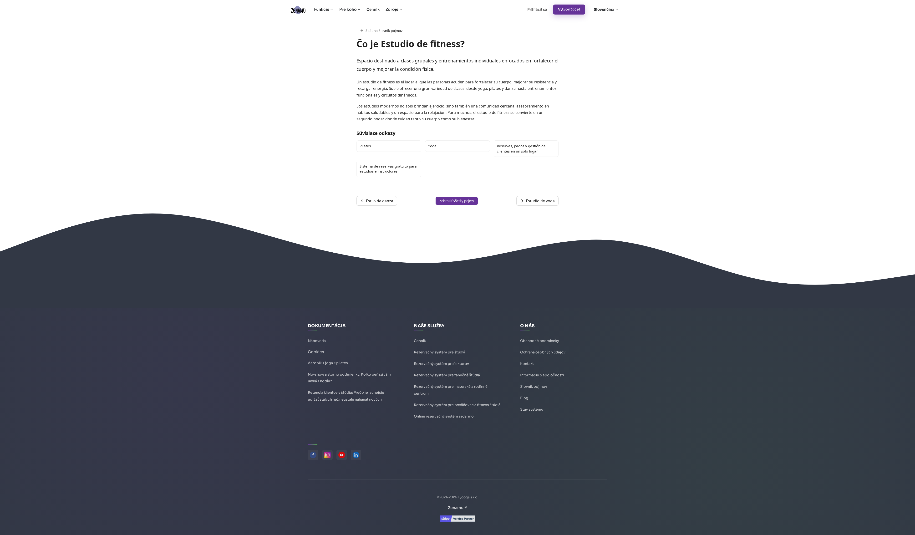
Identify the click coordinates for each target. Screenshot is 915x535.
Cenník (372, 9)
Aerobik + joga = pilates (328, 363)
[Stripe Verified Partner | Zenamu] (457, 520)
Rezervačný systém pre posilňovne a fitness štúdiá (457, 405)
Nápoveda (317, 341)
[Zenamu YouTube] (341, 455)
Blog (524, 398)
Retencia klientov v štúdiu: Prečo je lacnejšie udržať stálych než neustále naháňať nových (346, 396)
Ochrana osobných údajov (542, 352)
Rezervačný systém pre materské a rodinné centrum (451, 390)
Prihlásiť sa (537, 9)
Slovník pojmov (533, 386)
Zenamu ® (457, 507)
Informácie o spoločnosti (542, 375)
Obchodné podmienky (539, 341)
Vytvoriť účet (569, 9)
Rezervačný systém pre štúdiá (439, 352)
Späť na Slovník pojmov (384, 30)
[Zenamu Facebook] (313, 455)
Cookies (316, 351)
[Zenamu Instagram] (327, 455)
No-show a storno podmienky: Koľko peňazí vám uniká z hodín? (349, 377)
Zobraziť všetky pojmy (456, 201)
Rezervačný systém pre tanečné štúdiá (447, 375)
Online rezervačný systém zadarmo (444, 416)
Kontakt (527, 364)
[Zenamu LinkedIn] (356, 455)
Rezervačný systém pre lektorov (441, 364)
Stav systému (531, 409)
